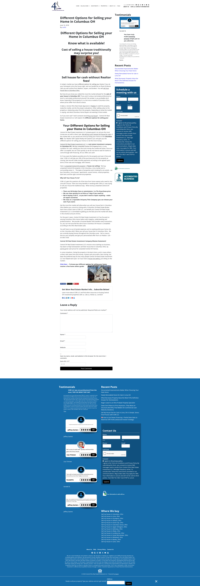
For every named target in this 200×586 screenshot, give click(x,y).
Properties (104, 6)
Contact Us (110, 549)
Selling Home (84, 6)
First (117, 102)
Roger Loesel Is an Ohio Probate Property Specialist (118, 403)
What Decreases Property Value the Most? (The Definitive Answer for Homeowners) (126, 81)
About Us (112, 6)
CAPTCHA (119, 111)
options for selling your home (96, 264)
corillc (64, 27)
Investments (94, 6)
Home (77, 6)
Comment (64, 313)
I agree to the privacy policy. (127, 123)
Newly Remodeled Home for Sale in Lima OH (116, 395)
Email (62, 341)
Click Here (63, 264)
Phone (118, 105)
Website (63, 347)
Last (129, 102)
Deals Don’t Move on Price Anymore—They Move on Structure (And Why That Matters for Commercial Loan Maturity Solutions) (119, 408)
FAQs (118, 6)
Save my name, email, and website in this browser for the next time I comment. (83, 357)
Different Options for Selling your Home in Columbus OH (88, 127)
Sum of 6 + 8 (65, 361)
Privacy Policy (102, 549)
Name (62, 334)
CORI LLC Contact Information (139, 6)
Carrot (117, 574)
